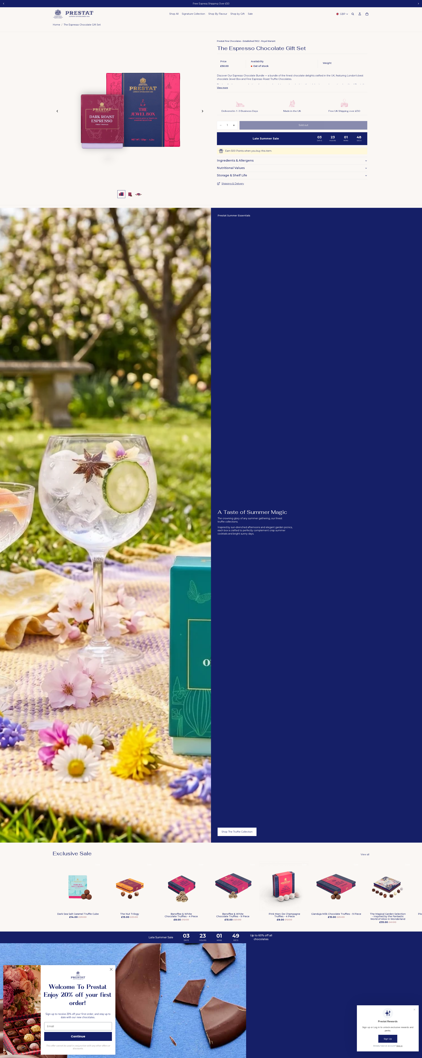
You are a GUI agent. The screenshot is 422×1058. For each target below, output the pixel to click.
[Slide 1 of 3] (121, 194)
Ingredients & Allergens (235, 160)
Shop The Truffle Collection (237, 831)
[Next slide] (418, 3)
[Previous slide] (3, 3)
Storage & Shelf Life (232, 175)
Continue (78, 1036)
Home (56, 24)
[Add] (98, 906)
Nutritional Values (231, 168)
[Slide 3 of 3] (138, 194)
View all (365, 854)
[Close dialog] (111, 969)
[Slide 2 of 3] (130, 194)
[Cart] (367, 14)
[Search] (352, 14)
